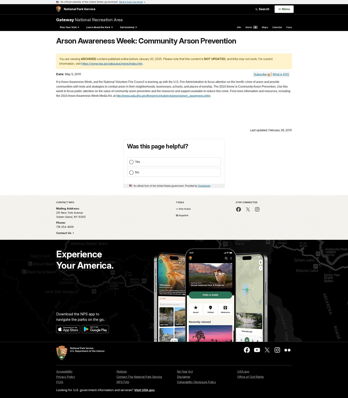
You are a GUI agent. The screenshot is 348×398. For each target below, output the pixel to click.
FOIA (59, 382)
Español (183, 215)
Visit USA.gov (144, 390)
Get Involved (127, 27)
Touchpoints (204, 185)
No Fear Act (185, 371)
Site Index (184, 208)
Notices (122, 371)
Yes (137, 161)
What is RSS (280, 74)
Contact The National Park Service (139, 377)
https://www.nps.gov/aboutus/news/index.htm (111, 63)
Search (263, 9)
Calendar (277, 27)
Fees (289, 27)
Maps (265, 27)
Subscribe (260, 74)
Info (239, 27)
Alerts (250, 27)
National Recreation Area (89, 19)
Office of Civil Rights (250, 377)
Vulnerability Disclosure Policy (196, 382)
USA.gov (243, 371)
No (137, 172)
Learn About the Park (98, 27)
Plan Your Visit (68, 27)
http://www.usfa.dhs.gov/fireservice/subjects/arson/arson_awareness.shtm (163, 95)
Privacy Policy (65, 377)
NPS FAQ (123, 382)
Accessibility (64, 371)
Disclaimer (183, 377)
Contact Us (64, 233)
